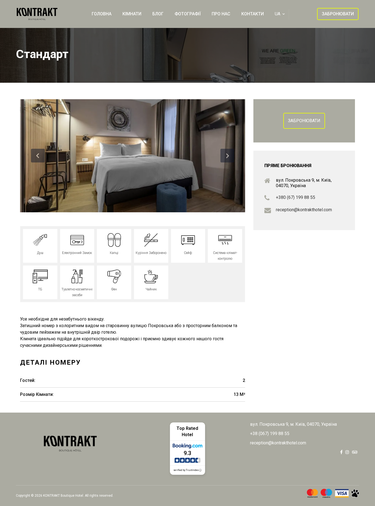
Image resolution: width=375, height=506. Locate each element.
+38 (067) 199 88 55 (269, 433)
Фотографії (188, 13)
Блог (158, 13)
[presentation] (38, 155)
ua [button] (277, 14)
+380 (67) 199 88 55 (295, 197)
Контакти (252, 13)
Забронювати (304, 120)
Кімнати (131, 13)
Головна (101, 13)
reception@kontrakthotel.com (304, 209)
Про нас (221, 13)
